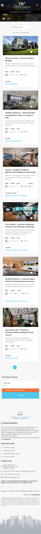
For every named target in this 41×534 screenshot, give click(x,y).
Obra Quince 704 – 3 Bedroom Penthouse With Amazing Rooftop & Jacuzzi (19, 332)
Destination (7, 383)
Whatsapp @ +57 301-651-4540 (20, 12)
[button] (37, 5)
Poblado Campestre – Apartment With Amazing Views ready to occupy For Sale (20, 115)
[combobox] (20, 27)
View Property (20, 51)
